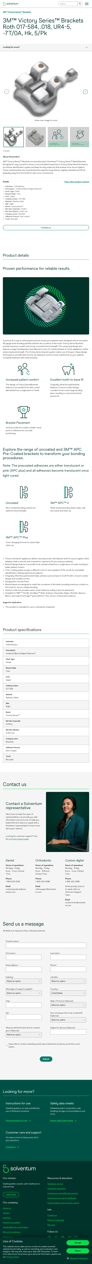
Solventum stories (55, 1184)
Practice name (12, 941)
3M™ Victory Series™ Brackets (17, 12)
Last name (55, 953)
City (8, 1001)
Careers (6, 1213)
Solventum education (56, 1188)
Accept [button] (78, 1243)
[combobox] (70, 4)
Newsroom (8, 1237)
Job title (54, 977)
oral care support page (19, 839)
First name (11, 953)
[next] (85, 91)
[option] (46, 92)
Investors (7, 1218)
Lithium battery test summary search (63, 1203)
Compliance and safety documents (62, 1193)
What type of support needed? (19, 989)
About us (7, 1208)
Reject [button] (78, 1251)
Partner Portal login (55, 1220)
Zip (7, 1013)
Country (54, 989)
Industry (10, 977)
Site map (51, 1225)
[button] (77, 1258)
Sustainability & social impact (15, 1227)
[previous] (6, 91)
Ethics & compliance (11, 1232)
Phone (53, 965)
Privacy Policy (13, 1257)
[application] (46, 89)
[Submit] (80, 4)
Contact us (52, 1215)
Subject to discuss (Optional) (62, 1028)
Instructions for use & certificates (61, 1198)
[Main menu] (86, 3)
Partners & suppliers (11, 1222)
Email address (12, 965)
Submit (46, 1059)
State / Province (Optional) (61, 1001)
